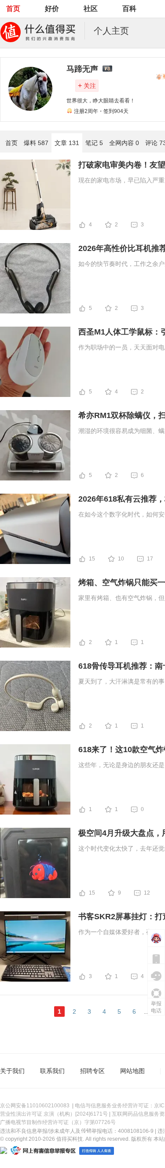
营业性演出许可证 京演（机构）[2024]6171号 (54, 1114)
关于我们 (12, 1070)
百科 (129, 8)
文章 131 (67, 142)
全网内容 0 (124, 142)
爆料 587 (36, 142)
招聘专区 (92, 1070)
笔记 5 (94, 142)
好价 (52, 8)
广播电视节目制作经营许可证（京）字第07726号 (58, 1122)
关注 (87, 85)
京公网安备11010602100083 (35, 1106)
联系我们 (52, 1070)
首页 (13, 8)
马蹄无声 (82, 69)
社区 (91, 8)
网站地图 (132, 1070)
